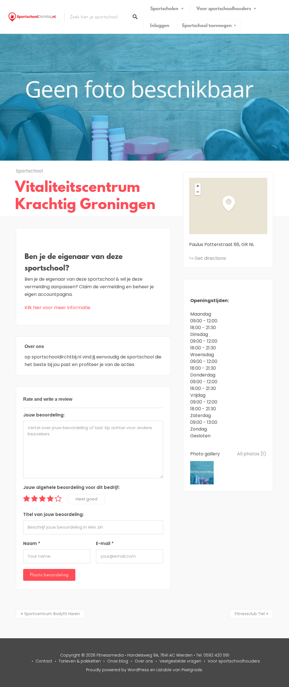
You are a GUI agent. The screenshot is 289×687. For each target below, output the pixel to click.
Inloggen (159, 25)
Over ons (144, 661)
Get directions (210, 258)
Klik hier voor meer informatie (57, 307)
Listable (164, 670)
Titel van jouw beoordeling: (53, 514)
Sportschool (29, 171)
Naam (31, 543)
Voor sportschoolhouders (223, 8)
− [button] (197, 191)
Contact (44, 661)
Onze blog (117, 661)
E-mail (105, 543)
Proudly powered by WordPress (117, 670)
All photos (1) (251, 454)
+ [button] (197, 186)
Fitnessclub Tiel (250, 614)
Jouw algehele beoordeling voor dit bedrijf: (71, 487)
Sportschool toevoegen (207, 25)
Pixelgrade (191, 670)
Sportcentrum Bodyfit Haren (52, 614)
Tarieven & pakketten (80, 661)
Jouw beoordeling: (44, 415)
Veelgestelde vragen (180, 661)
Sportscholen (164, 8)
